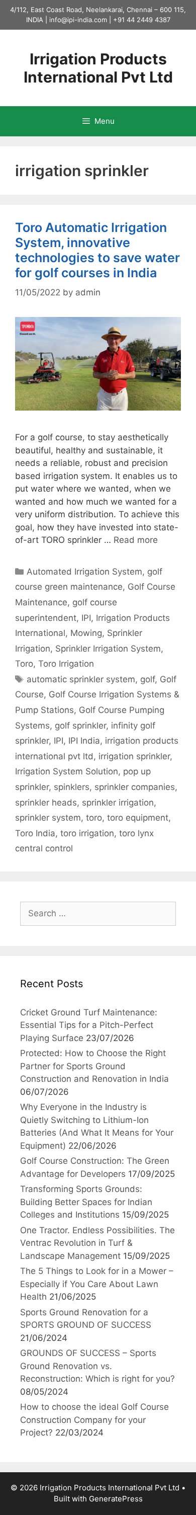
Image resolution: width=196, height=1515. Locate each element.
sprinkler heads (46, 803)
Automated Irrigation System (84, 572)
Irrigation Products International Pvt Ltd (98, 68)
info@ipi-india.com (78, 20)
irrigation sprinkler (134, 756)
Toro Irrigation (66, 664)
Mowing (86, 633)
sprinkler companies (134, 787)
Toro (24, 664)
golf (147, 679)
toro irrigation (87, 833)
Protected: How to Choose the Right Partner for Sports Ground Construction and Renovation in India (94, 1066)
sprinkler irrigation (118, 803)
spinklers (71, 787)
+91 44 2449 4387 (141, 20)
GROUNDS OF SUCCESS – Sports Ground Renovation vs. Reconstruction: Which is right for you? (97, 1366)
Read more (136, 540)
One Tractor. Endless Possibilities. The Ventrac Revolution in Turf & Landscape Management (97, 1243)
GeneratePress (116, 1498)
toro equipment (137, 818)
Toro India (35, 833)
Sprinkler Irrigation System (108, 649)
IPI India (84, 741)
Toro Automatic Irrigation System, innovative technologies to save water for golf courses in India (97, 250)
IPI (86, 618)
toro (94, 818)
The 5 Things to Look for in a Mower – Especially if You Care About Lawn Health (96, 1284)
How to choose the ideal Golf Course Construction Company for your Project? (94, 1420)
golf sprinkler (80, 726)
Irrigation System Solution (66, 771)
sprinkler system (48, 818)
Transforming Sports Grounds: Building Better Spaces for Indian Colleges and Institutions (86, 1202)
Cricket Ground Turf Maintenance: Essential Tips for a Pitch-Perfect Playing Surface (88, 1025)
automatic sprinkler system (81, 679)
